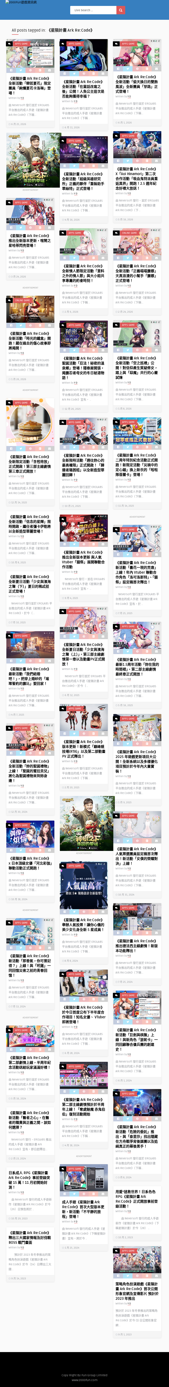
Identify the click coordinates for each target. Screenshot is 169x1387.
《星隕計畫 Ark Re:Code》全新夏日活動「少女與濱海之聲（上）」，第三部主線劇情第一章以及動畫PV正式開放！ (83, 654)
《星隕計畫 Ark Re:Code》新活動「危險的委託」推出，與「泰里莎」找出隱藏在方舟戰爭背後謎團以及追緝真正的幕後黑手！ (137, 1137)
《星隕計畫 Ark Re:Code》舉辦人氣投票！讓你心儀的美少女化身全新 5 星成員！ (83, 925)
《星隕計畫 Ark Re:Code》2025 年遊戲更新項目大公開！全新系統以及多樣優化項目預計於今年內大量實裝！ (137, 762)
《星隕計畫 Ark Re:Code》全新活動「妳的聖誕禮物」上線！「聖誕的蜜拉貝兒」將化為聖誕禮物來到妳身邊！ (30, 771)
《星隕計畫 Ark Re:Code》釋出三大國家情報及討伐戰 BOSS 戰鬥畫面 (30, 1238)
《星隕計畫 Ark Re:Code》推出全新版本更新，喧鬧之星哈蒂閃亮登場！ (30, 241)
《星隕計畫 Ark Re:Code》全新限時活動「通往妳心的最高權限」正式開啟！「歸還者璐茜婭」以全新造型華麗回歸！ (83, 465)
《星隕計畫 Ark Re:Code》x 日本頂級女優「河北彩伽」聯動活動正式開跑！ (30, 863)
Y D (22, 98)
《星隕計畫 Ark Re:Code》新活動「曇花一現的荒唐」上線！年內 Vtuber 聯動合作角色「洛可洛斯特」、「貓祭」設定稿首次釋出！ (137, 572)
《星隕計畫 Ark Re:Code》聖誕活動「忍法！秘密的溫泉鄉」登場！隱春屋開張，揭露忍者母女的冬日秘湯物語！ (83, 368)
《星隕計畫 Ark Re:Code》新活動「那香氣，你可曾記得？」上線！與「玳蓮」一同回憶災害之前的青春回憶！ (30, 966)
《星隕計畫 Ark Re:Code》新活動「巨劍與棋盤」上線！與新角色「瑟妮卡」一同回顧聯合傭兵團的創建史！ (137, 1040)
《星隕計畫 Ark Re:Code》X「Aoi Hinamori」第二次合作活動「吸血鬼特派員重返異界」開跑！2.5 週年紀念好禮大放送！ (137, 179)
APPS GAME (21, 43)
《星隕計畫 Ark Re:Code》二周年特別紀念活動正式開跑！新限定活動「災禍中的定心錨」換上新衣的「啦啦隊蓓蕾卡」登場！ (137, 465)
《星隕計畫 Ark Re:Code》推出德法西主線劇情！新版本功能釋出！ (137, 946)
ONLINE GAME (129, 233)
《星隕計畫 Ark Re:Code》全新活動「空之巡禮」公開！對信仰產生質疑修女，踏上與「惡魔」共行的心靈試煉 (137, 368)
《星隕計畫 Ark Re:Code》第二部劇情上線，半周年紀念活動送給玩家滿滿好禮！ (30, 1063)
